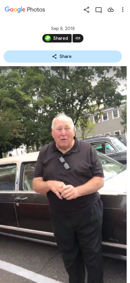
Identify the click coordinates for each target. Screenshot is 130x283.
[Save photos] (111, 10)
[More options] (123, 10)
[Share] (86, 10)
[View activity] (99, 10)
